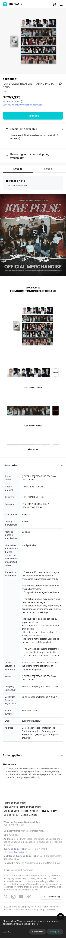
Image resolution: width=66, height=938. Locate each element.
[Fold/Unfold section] (33, 129)
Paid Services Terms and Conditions (23, 806)
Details (17, 168)
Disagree (7, 931)
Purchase (33, 115)
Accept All (55, 931)
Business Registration (14, 852)
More (31, 449)
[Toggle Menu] (61, 4)
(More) (35, 924)
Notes (48, 168)
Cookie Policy (11, 815)
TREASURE (9, 79)
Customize (37, 931)
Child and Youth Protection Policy (21, 811)
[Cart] (54, 4)
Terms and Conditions (15, 802)
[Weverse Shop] (4, 4)
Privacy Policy (48, 811)
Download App (53, 897)
